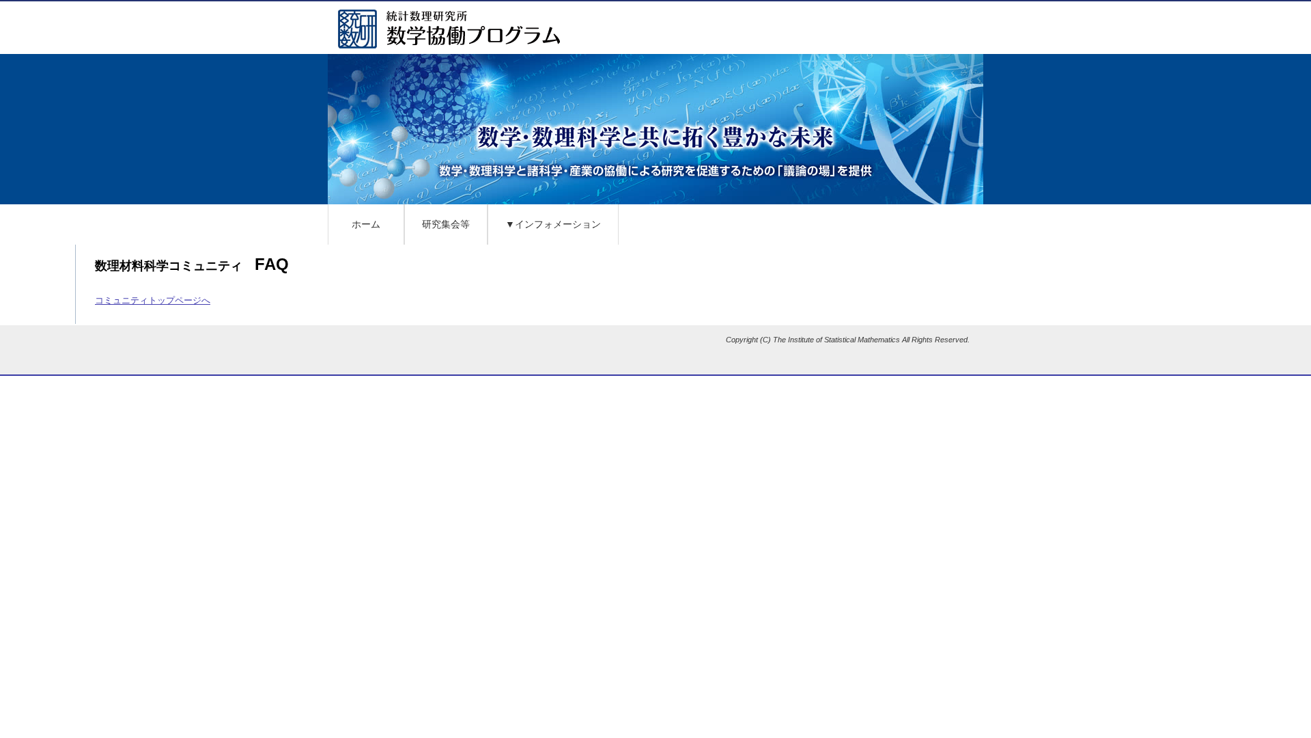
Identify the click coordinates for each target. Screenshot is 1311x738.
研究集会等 (446, 224)
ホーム (366, 224)
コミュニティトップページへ (152, 300)
